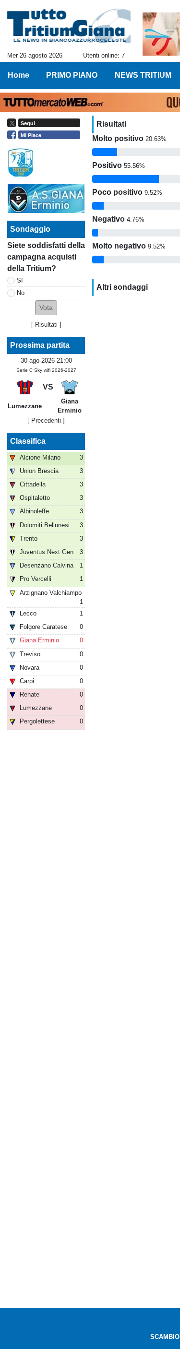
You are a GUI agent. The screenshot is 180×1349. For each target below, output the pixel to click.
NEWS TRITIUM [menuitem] (143, 75)
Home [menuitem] (18, 75)
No (20, 292)
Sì (20, 280)
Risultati (46, 324)
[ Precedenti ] (46, 420)
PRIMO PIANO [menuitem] (71, 75)
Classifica (28, 441)
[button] (46, 307)
